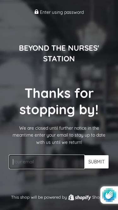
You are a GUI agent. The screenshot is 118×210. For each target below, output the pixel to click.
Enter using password (61, 12)
